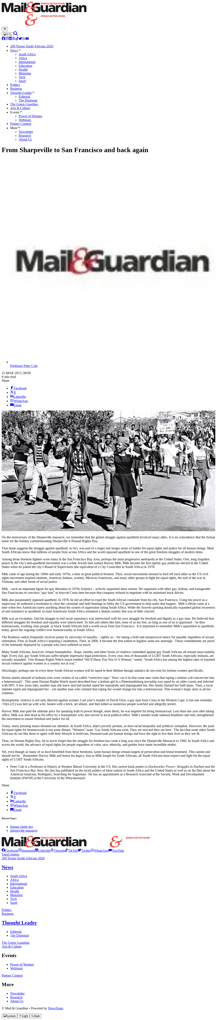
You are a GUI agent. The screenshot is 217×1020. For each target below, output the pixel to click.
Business (8, 913)
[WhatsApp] (23, 39)
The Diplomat (19, 935)
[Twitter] (20, 39)
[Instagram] (6, 39)
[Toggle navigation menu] (5, 29)
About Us (16, 1001)
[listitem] (10, 850)
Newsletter (17, 993)
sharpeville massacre (24, 830)
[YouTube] (27, 39)
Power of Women (22, 964)
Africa (14, 880)
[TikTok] (17, 39)
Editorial (16, 931)
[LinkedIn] (10, 39)
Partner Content (12, 975)
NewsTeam (55, 1008)
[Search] (16, 34)
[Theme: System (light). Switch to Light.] (8, 34)
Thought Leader (19, 922)
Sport (13, 902)
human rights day (21, 826)
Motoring (16, 895)
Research (16, 997)
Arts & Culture (12, 946)
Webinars (16, 968)
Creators (13, 854)
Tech (13, 899)
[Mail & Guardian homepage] (108, 14)
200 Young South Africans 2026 (23, 858)
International (18, 883)
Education (17, 887)
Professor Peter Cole (24, 366)
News (7, 867)
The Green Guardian (15, 942)
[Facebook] (3, 39)
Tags (5, 854)
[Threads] (13, 39)
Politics (6, 910)
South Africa (18, 876)
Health (14, 891)
